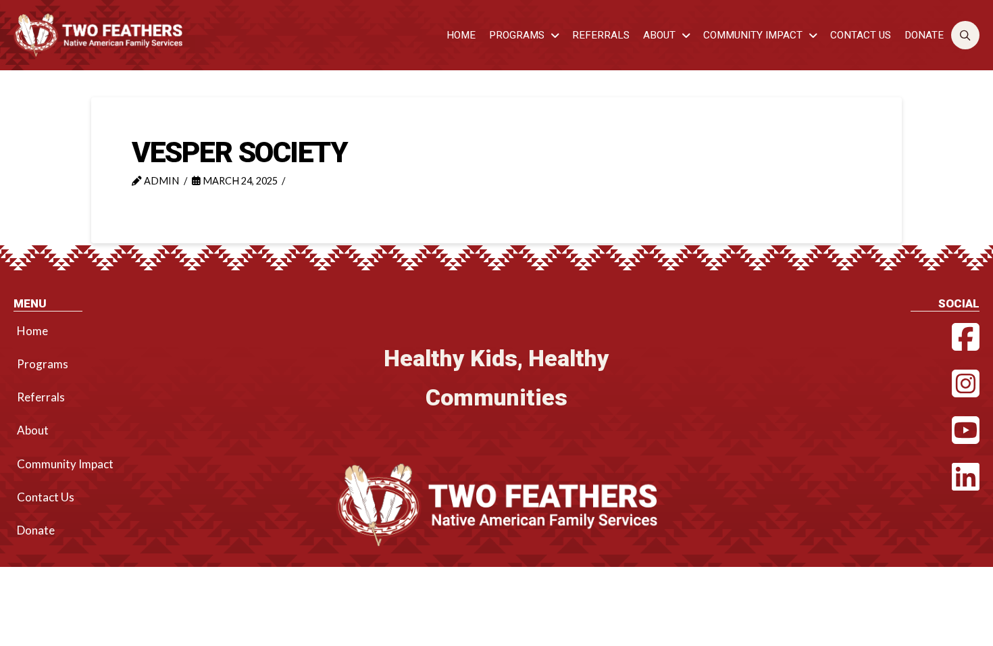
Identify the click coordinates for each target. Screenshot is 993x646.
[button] (965, 35)
